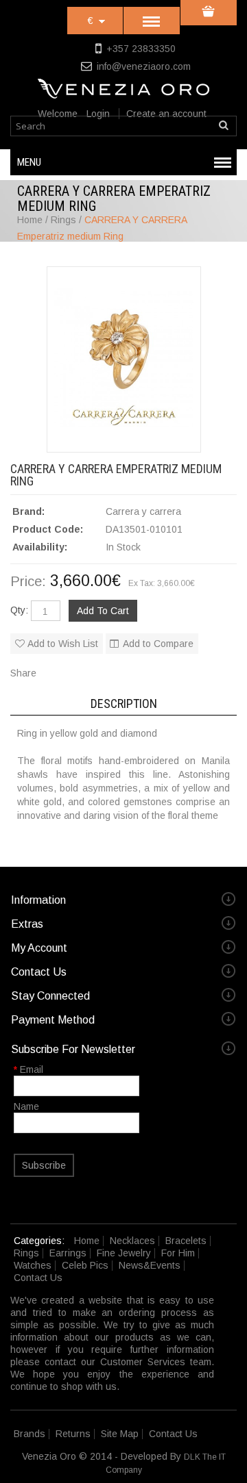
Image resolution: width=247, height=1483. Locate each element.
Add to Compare (158, 643)
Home (86, 1240)
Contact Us (38, 1277)
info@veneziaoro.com (144, 66)
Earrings (67, 1252)
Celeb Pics (85, 1265)
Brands (29, 1433)
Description (124, 703)
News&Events (149, 1265)
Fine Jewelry (124, 1252)
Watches (32, 1265)
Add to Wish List (62, 643)
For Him (178, 1252)
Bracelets (186, 1240)
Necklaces (132, 1240)
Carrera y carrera (143, 511)
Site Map (120, 1433)
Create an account (166, 113)
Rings (26, 1252)
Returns (73, 1433)
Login (98, 113)
